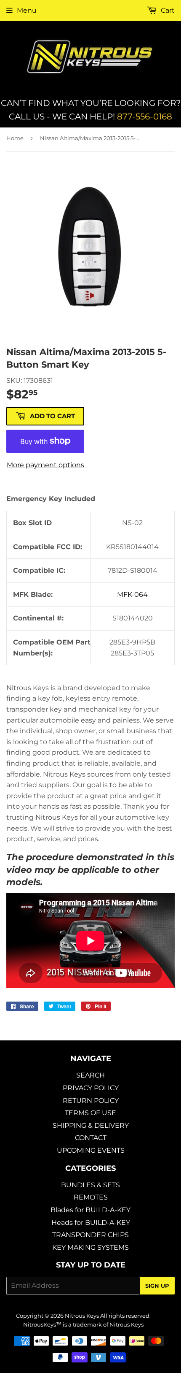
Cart (167, 10)
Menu (27, 10)
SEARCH (90, 1075)
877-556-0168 (144, 116)
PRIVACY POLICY (91, 1088)
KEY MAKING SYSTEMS (90, 1247)
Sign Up (157, 1285)
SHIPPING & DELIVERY (91, 1125)
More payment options (45, 465)
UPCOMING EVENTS (91, 1150)
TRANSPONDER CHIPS (90, 1235)
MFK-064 (132, 594)
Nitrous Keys (82, 1315)
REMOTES (91, 1197)
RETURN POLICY (91, 1101)
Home (15, 138)
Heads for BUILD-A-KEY (90, 1223)
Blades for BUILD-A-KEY (90, 1210)
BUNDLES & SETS (90, 1185)
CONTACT (90, 1138)
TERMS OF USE (90, 1113)
